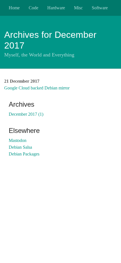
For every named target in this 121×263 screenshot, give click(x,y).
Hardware (56, 7)
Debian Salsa (20, 147)
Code (33, 7)
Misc (78, 7)
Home (14, 7)
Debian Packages (24, 154)
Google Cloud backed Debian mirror (37, 88)
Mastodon (17, 140)
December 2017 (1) (26, 114)
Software (100, 7)
